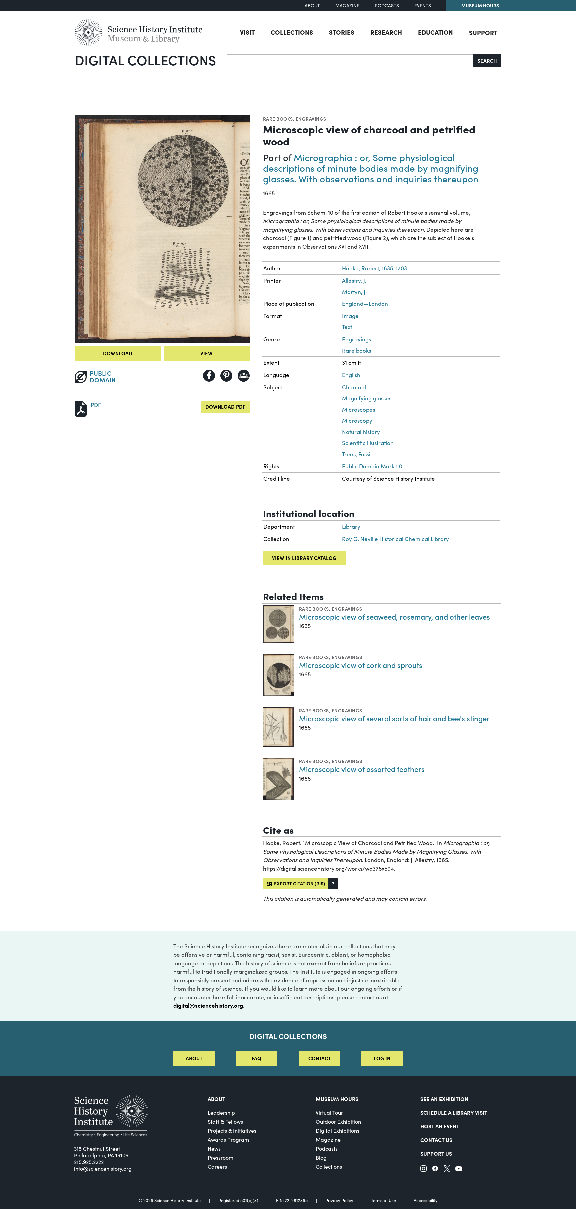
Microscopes (358, 409)
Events (422, 5)
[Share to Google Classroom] (244, 376)
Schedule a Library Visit (453, 1112)
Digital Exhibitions (337, 1130)
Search (487, 60)
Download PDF (225, 406)
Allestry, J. (354, 280)
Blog (321, 1157)
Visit (247, 32)
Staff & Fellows (225, 1121)
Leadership (221, 1112)
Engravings (311, 118)
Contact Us (436, 1139)
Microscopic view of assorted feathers (362, 769)
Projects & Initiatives (232, 1130)
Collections (292, 32)
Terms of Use (383, 1200)
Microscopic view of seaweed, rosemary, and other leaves (394, 616)
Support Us (436, 1153)
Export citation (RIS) (298, 883)
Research (386, 32)
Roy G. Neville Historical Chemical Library (395, 539)
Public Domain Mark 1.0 (372, 466)
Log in (382, 1058)
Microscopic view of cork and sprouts (360, 665)
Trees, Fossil (357, 454)
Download (117, 353)
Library (351, 526)
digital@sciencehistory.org (208, 1005)
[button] (333, 883)
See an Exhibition (444, 1098)
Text (347, 327)
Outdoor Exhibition (338, 1121)
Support (483, 32)
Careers (217, 1166)
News (214, 1148)
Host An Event (439, 1126)
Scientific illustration (368, 443)
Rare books (278, 118)
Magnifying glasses (366, 398)
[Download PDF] (81, 408)
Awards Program (228, 1139)
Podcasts (387, 5)
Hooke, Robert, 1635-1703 (374, 268)
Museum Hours (480, 5)
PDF (96, 405)
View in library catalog (304, 557)
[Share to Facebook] (209, 376)
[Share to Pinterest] (226, 376)
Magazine (347, 5)
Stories (341, 32)
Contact (319, 1058)
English (351, 375)
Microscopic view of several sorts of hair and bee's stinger (394, 718)
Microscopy (357, 420)
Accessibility (426, 1200)
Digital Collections (145, 59)
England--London (365, 303)
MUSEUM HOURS (337, 1098)
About (312, 5)
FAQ (256, 1058)
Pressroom (220, 1157)
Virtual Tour (329, 1112)
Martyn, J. (354, 292)
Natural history (361, 432)
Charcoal (354, 387)
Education (435, 32)
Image (350, 316)
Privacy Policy (339, 1200)
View (206, 353)
